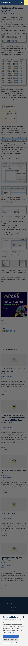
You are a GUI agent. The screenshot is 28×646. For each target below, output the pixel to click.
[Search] (21, 2)
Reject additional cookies (10, 639)
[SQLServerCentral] (1, 2)
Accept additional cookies (11, 636)
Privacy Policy (10, 632)
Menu (25, 2)
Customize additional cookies (11, 643)
